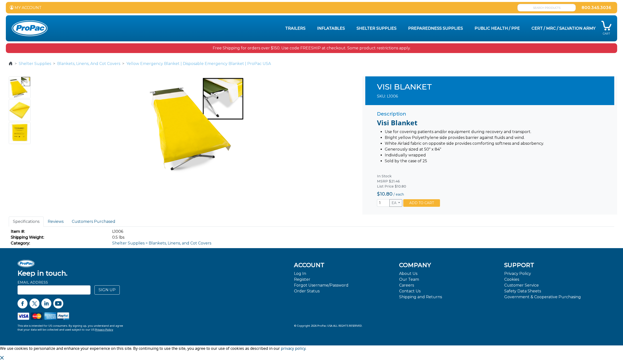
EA (394, 203)
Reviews (56, 221)
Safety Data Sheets (522, 291)
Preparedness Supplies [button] (435, 28)
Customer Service (521, 285)
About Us (408, 273)
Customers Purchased (93, 221)
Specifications (26, 221)
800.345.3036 (596, 7)
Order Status (307, 291)
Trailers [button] (295, 28)
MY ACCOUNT (28, 7)
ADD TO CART (421, 203)
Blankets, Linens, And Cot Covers (88, 63)
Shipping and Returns (420, 297)
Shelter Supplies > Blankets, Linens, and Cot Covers (161, 243)
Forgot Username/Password (321, 285)
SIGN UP (107, 290)
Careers (406, 285)
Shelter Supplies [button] (376, 28)
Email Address (33, 282)
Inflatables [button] (331, 28)
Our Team (409, 279)
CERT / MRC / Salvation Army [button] (563, 28)
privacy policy (293, 348)
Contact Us (410, 291)
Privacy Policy (517, 273)
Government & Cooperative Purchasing (542, 297)
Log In (300, 273)
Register (302, 279)
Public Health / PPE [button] (497, 28)
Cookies (511, 279)
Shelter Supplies (35, 63)
